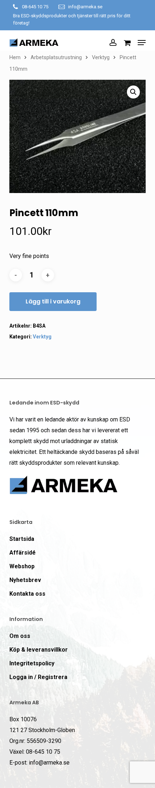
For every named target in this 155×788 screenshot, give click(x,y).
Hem (15, 57)
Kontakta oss (27, 593)
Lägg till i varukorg (53, 301)
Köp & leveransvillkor (38, 649)
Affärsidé (22, 552)
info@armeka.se (85, 6)
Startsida (21, 538)
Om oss (19, 635)
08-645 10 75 (35, 6)
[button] (142, 42)
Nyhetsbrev (25, 580)
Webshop (22, 566)
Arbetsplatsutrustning (56, 57)
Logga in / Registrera (38, 677)
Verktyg (101, 57)
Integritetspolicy (31, 663)
